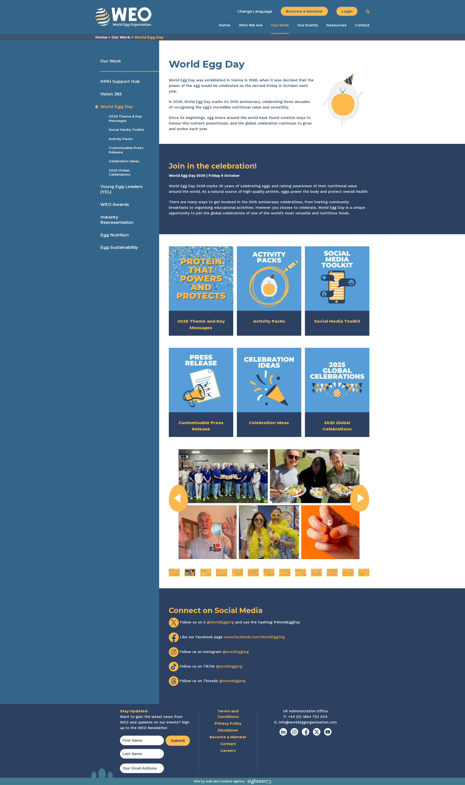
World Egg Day (116, 106)
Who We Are (251, 25)
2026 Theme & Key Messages (125, 118)
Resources (336, 25)
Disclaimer (228, 730)
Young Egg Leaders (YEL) (121, 189)
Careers (228, 750)
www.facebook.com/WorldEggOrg (254, 637)
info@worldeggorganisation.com (308, 722)
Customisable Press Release (126, 150)
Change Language (254, 11)
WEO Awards (114, 204)
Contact (362, 25)
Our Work (280, 25)
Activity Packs (121, 139)
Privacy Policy (228, 723)
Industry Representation (116, 220)
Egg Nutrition (114, 235)
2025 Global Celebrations (120, 172)
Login (346, 11)
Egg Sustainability (119, 247)
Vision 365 (111, 94)
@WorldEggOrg (220, 622)
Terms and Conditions (228, 714)
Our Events (307, 25)
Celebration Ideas (124, 161)
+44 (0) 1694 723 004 (307, 717)
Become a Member (304, 11)
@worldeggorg (236, 651)
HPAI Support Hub (120, 81)
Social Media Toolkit (126, 130)
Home (224, 25)
